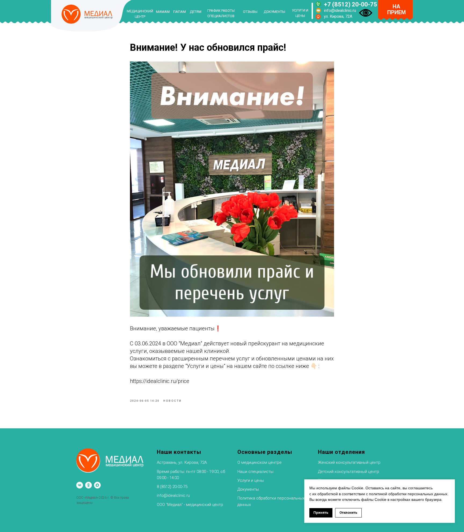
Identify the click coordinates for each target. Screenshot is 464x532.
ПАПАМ (179, 12)
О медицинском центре (259, 462)
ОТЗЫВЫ (250, 12)
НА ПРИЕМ (396, 9)
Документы (248, 489)
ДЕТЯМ (195, 12)
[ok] (88, 485)
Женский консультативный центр (349, 462)
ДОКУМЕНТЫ (274, 12)
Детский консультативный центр (348, 471)
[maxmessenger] (97, 485)
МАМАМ (163, 12)
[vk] (79, 485)
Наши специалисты (255, 471)
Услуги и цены (250, 480)
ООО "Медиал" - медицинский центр (190, 504)
